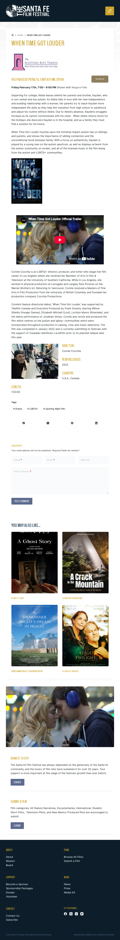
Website (85, 459)
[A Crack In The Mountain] (85, 562)
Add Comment (22, 471)
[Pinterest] (72, 423)
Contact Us (12, 915)
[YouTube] (81, 913)
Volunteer (11, 896)
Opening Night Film (54, 408)
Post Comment (22, 501)
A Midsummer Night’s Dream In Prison (27, 671)
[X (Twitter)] (48, 423)
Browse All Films (73, 856)
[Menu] (109, 11)
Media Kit (69, 892)
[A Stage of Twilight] (85, 635)
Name (18, 459)
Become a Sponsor (17, 884)
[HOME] (12, 35)
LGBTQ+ (32, 408)
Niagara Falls (79, 87)
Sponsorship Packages (19, 888)
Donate (10, 892)
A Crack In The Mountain (72, 598)
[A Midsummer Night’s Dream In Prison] (34, 635)
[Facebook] (24, 423)
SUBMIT (17, 825)
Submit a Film (72, 860)
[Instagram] (76, 913)
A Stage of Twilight (70, 671)
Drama (17, 408)
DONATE (17, 782)
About (9, 856)
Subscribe (12, 919)
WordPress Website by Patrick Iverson (94, 935)
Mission (10, 860)
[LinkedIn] (96, 423)
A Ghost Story (17, 598)
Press (67, 888)
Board (9, 865)
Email (51, 459)
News (67, 884)
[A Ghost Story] (34, 562)
